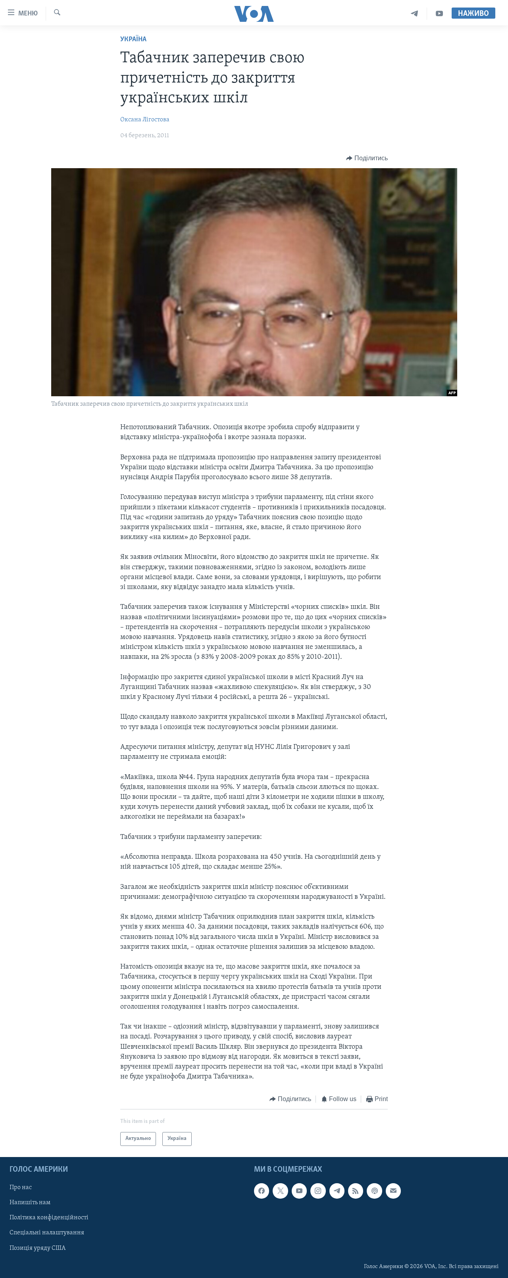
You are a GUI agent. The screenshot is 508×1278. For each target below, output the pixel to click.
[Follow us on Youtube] (299, 1190)
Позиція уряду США (37, 1248)
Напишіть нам (30, 1202)
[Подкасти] (374, 1190)
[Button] (367, 158)
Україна (133, 39)
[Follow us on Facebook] (261, 1190)
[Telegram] (414, 14)
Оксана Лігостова (144, 120)
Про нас (21, 1187)
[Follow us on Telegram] (336, 1190)
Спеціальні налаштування (47, 1233)
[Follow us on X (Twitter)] (280, 1190)
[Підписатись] (393, 1190)
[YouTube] (439, 14)
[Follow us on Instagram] (317, 1190)
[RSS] (355, 1190)
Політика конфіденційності (49, 1218)
